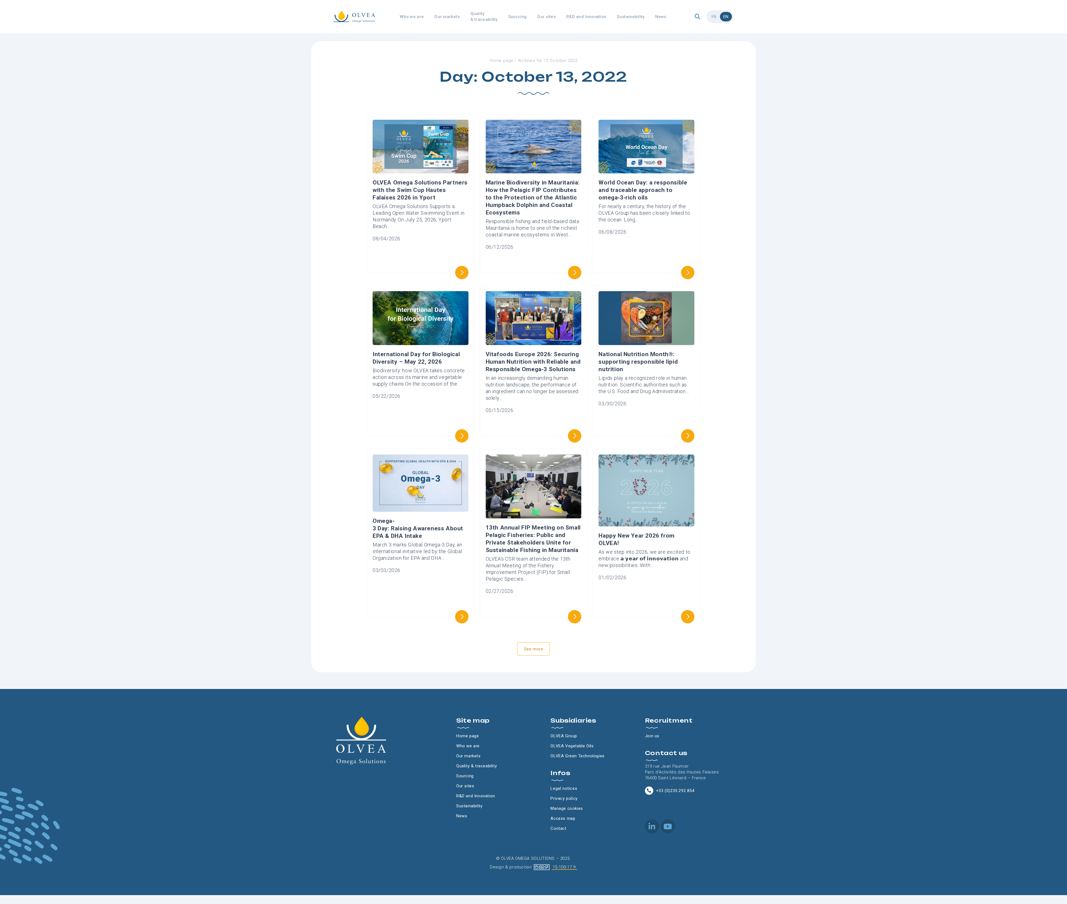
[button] (697, 17)
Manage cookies (566, 808)
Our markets (447, 16)
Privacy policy (563, 798)
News (660, 16)
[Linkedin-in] (652, 826)
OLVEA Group (563, 735)
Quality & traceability (484, 16)
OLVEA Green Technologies (577, 755)
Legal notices (563, 788)
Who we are (412, 16)
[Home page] (354, 16)
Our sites (546, 16)
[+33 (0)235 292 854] (649, 790)
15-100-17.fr (564, 867)
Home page (501, 60)
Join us (652, 735)
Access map (562, 818)
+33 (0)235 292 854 (675, 790)
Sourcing (517, 16)
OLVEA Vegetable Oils (572, 745)
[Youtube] (668, 826)
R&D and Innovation (586, 16)
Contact (558, 828)
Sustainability (630, 16)
